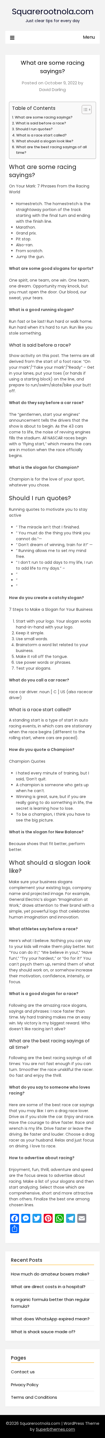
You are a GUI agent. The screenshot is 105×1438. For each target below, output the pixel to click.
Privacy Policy (24, 1385)
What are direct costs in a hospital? (48, 1286)
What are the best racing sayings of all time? (51, 150)
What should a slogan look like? (44, 141)
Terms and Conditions (34, 1397)
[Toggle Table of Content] (84, 109)
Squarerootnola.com (53, 11)
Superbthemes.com (55, 1429)
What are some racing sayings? (44, 117)
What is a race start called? (41, 135)
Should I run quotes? (34, 129)
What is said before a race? (41, 123)
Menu (89, 37)
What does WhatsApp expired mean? (50, 1319)
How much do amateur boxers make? (50, 1274)
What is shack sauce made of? (43, 1332)
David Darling (52, 89)
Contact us (23, 1372)
